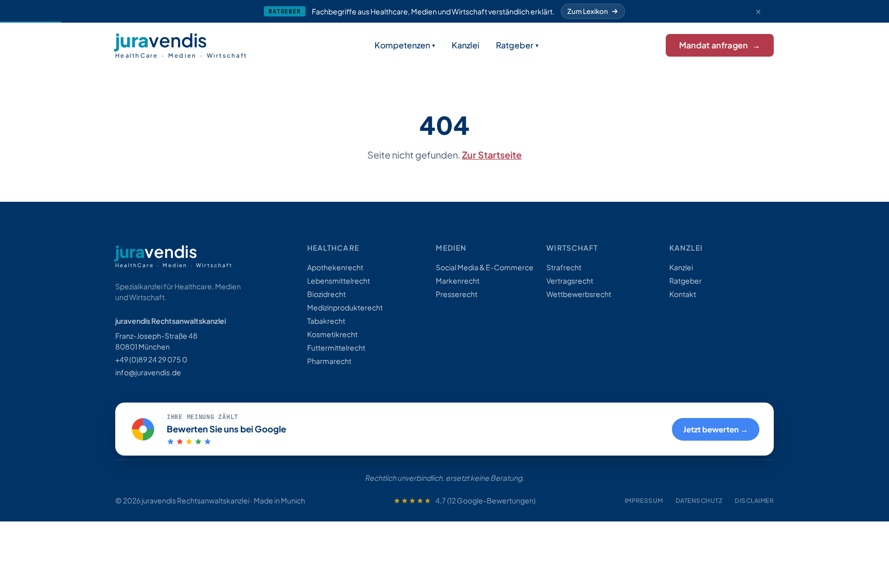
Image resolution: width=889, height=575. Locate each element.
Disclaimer (754, 500)
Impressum (644, 500)
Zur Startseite (492, 155)
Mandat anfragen (719, 45)
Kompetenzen (402, 45)
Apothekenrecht (335, 267)
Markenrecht (457, 280)
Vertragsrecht (569, 280)
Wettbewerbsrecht (578, 294)
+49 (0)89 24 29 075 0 (151, 359)
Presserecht (456, 294)
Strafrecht (563, 267)
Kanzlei (465, 45)
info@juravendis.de (148, 372)
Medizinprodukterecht (345, 307)
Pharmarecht (329, 360)
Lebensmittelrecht (338, 280)
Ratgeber (515, 45)
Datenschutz (698, 500)
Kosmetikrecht (332, 334)
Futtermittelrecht (336, 347)
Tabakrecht (326, 320)
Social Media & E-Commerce (485, 267)
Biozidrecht (326, 294)
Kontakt (682, 294)
